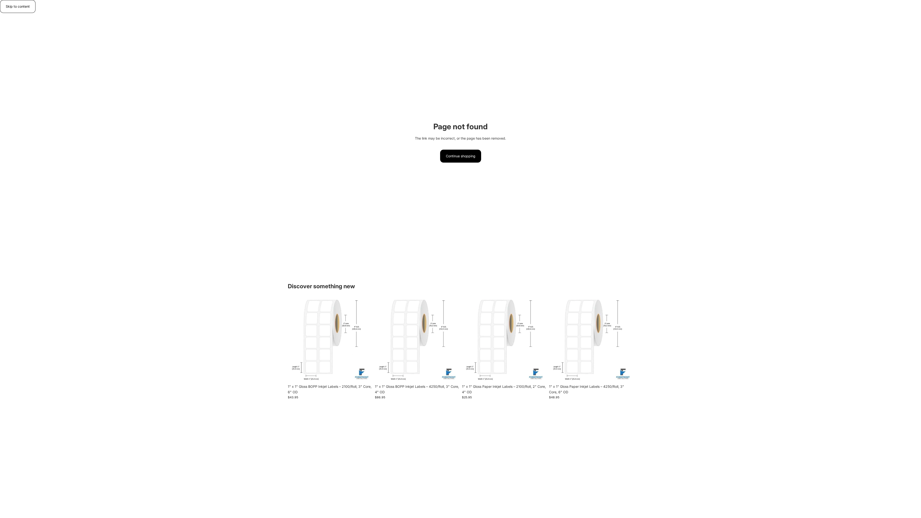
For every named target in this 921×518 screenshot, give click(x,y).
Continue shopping (460, 156)
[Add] (364, 375)
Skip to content (18, 6)
